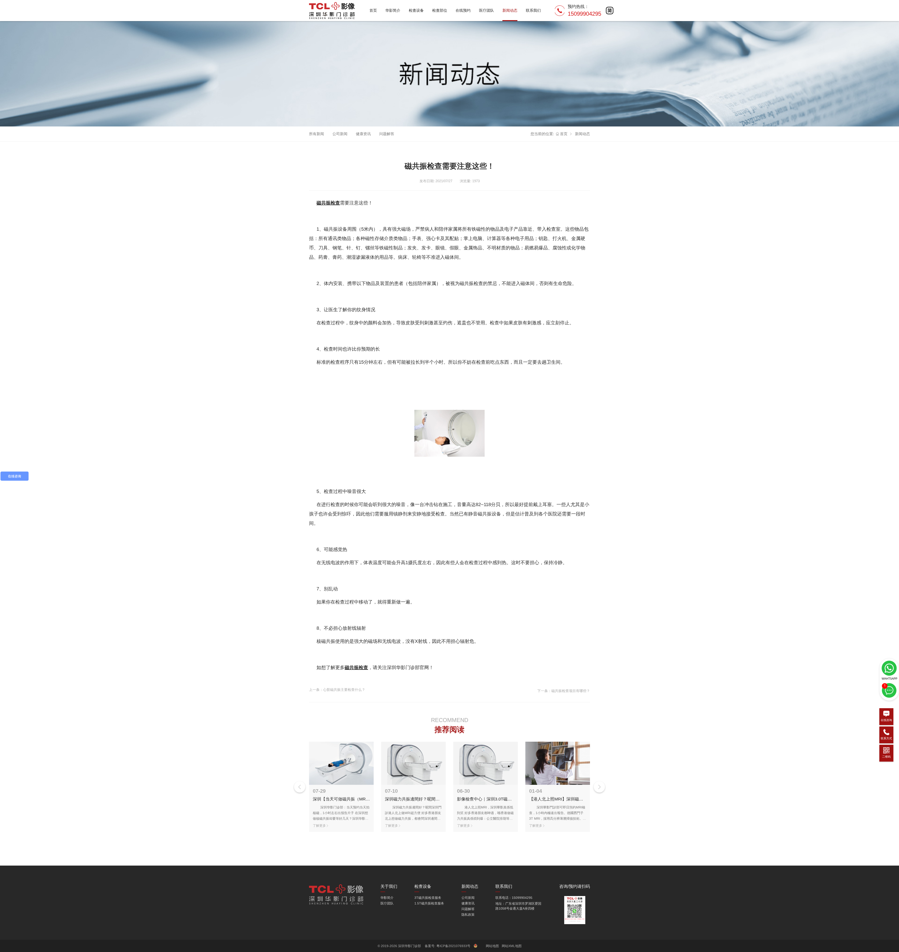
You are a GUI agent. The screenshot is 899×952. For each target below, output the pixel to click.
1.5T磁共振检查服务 (429, 903)
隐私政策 (468, 914)
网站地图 (492, 946)
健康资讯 (363, 134)
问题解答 (386, 134)
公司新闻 (339, 134)
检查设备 (416, 10)
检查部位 (439, 10)
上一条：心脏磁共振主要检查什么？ (337, 690)
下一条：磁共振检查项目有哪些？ (563, 691)
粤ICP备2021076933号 (453, 946)
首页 (373, 10)
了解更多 (319, 825)
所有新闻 (316, 134)
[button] (599, 787)
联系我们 (533, 10)
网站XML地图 (512, 946)
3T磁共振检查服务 (427, 898)
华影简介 (392, 10)
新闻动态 (509, 10)
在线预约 (463, 10)
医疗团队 (486, 10)
